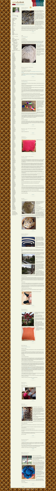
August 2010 (13, 178)
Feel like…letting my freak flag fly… (27, 156)
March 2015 (13, 142)
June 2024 (13, 70)
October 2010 (13, 177)
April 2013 (13, 157)
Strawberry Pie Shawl (15, 48)
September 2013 (14, 154)
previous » (43, 486)
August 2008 (13, 194)
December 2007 (14, 199)
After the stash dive (24, 7)
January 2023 (13, 81)
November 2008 (14, 192)
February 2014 (13, 151)
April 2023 (13, 79)
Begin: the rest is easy (25, 452)
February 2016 (13, 135)
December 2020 (14, 97)
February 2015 (13, 143)
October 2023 (13, 75)
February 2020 (13, 104)
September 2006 (14, 209)
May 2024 (13, 70)
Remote (13, 32)
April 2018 (13, 118)
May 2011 (13, 172)
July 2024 (13, 69)
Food (12, 21)
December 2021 (14, 89)
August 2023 (13, 76)
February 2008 (13, 198)
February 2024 (13, 72)
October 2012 (13, 161)
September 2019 (14, 107)
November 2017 (14, 121)
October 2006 (13, 208)
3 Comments (33, 305)
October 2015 (13, 138)
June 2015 (13, 140)
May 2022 (13, 86)
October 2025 (13, 59)
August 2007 (13, 202)
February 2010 (13, 182)
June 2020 (13, 101)
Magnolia (36, 15)
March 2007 (13, 205)
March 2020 (13, 103)
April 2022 (13, 87)
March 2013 (13, 158)
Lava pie (22, 198)
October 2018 (13, 114)
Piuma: (35, 315)
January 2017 (13, 128)
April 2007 (13, 204)
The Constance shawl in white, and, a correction (16, 50)
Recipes (13, 31)
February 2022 (13, 88)
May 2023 (13, 78)
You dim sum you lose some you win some (28, 80)
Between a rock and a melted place (27, 67)
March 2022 (13, 87)
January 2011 (13, 175)
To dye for (13, 33)
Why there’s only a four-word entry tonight (28, 128)
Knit (25, 235)
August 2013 (13, 155)
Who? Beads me (24, 345)
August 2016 (13, 131)
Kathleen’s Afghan (15, 46)
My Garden (13, 29)
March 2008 (13, 197)
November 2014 (14, 145)
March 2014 (13, 150)
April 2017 (13, 126)
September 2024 (14, 68)
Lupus (26, 405)
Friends (13, 22)
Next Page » (23, 486)
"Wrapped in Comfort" (14, 18)
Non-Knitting (13, 30)
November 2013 (14, 153)
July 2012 (13, 163)
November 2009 (14, 184)
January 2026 (13, 57)
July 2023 (13, 77)
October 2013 (13, 153)
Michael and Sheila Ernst (14, 213)
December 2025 (14, 58)
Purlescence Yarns (14, 214)
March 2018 (13, 119)
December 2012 (14, 160)
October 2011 (13, 169)
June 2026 (13, 54)
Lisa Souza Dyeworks (14, 212)
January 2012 (13, 167)
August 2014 (13, 147)
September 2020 (14, 99)
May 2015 (13, 141)
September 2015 (14, 138)
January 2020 (13, 104)
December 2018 (14, 113)
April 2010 (13, 181)
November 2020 (14, 98)
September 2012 (14, 162)
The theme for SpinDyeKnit (23, 488)
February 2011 (13, 174)
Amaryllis (13, 19)
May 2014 (13, 149)
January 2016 (13, 136)
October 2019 (13, 106)
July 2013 (13, 155)
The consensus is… (24, 309)
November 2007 (14, 200)
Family (24, 130)
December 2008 (14, 191)
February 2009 (13, 190)
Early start (23, 403)
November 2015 (14, 137)
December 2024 (14, 66)
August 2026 (13, 53)
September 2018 (14, 115)
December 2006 (14, 207)
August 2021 (13, 92)
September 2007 (14, 201)
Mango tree (13, 28)
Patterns (17, 4)
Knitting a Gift (13, 25)
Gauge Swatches (14, 23)
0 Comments (33, 76)
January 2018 (13, 120)
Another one (23, 136)
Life (12, 26)
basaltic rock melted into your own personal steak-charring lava (29, 74)
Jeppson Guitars (14, 211)
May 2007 (13, 204)
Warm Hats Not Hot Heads (15, 34)
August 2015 (13, 139)
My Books (22, 4)
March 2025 (13, 64)
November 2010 (14, 176)
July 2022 (13, 85)
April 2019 (13, 110)
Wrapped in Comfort (15, 42)
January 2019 (13, 112)
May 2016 (13, 133)
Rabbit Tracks (14, 47)
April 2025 (13, 63)
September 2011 (14, 170)
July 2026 (13, 53)
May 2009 (13, 188)
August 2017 (13, 123)
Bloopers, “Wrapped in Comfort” (15, 39)
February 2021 (13, 96)
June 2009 (13, 187)
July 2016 (13, 132)
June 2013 (13, 156)
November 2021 (14, 90)
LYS (12, 27)
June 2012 (13, 164)
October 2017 (13, 122)
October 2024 (13, 67)
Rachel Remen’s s (30, 368)
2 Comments (33, 152)
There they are (23, 382)
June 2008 (13, 195)
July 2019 (13, 108)
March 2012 (13, 166)
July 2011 (13, 171)
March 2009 (13, 189)
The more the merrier (25, 439)
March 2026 (13, 56)
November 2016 (14, 129)
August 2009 (13, 186)
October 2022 (13, 83)
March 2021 (13, 95)
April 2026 (13, 55)
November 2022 (14, 82)
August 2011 (13, 170)
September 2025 (14, 60)
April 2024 (13, 71)
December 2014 (14, 144)
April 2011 (13, 173)
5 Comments (33, 378)
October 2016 (13, 130)
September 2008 (14, 193)
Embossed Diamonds (15, 45)
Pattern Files (13, 44)
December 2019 (14, 105)
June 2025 (13, 62)
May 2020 (13, 102)
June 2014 (13, 148)
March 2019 (13, 111)
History (13, 24)
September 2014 (14, 146)
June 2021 (13, 93)
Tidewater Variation (15, 49)
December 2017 (14, 121)
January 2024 (13, 73)
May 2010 (13, 180)
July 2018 (13, 116)
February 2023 (13, 80)
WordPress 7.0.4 (29, 489)
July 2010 (13, 179)
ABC (22, 35)
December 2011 (14, 168)
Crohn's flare (13, 20)
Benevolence (30, 488)
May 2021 (13, 94)
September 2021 (14, 91)
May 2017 (13, 125)
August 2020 (13, 100)
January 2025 (13, 65)
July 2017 (13, 124)
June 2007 (13, 203)
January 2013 (13, 159)
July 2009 (13, 187)
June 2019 (13, 109)
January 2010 (13, 183)
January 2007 (13, 206)
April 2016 (13, 134)
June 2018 (13, 117)
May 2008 (13, 196)
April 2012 (13, 165)
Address (13, 37)
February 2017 (13, 127)
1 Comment (33, 31)
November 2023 (14, 74)
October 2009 (13, 185)
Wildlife (13, 34)
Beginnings (13, 38)
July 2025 (13, 61)
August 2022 (13, 84)
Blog (14, 4)
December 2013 (14, 152)
